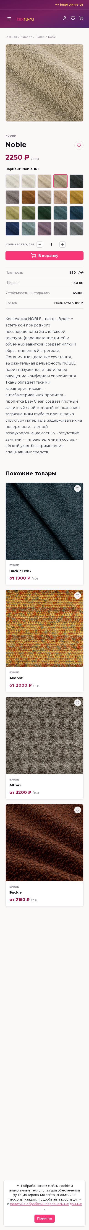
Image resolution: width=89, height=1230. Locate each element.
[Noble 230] (12, 197)
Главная (11, 37)
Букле (40, 37)
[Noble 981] (60, 229)
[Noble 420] (60, 197)
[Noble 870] (44, 229)
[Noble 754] (60, 213)
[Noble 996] (76, 229)
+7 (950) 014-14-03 (69, 4)
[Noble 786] (12, 229)
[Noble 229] (76, 181)
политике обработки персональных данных (46, 1204)
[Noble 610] (12, 213)
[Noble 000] (12, 181)
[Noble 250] (28, 197)
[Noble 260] (44, 197)
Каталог (26, 37)
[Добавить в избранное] (79, 145)
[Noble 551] (76, 197)
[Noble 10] (28, 181)
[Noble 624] (28, 213)
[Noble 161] (60, 181)
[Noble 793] (28, 229)
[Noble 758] (76, 213)
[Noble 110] (44, 181)
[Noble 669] (44, 213)
